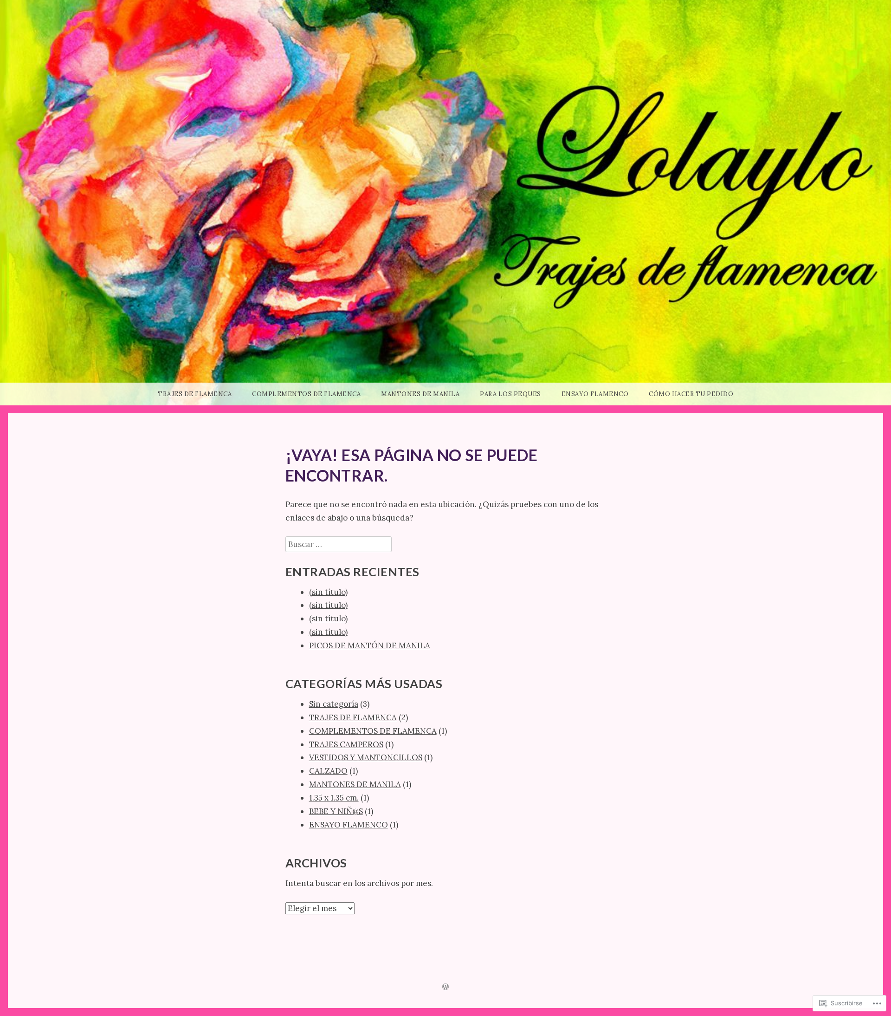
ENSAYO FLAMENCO (595, 394)
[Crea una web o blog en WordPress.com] (445, 987)
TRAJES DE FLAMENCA (195, 394)
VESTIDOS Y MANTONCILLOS (365, 757)
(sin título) (328, 592)
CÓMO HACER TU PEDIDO (691, 394)
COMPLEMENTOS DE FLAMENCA (306, 394)
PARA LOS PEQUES (510, 394)
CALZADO (328, 771)
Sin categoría (333, 704)
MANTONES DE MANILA (420, 394)
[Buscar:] (338, 544)
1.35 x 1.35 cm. (334, 798)
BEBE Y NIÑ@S (336, 811)
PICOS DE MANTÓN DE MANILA (369, 645)
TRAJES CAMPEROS (346, 744)
